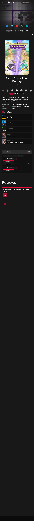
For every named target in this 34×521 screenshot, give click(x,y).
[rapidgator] (23, 31)
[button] (11, 159)
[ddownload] (11, 31)
